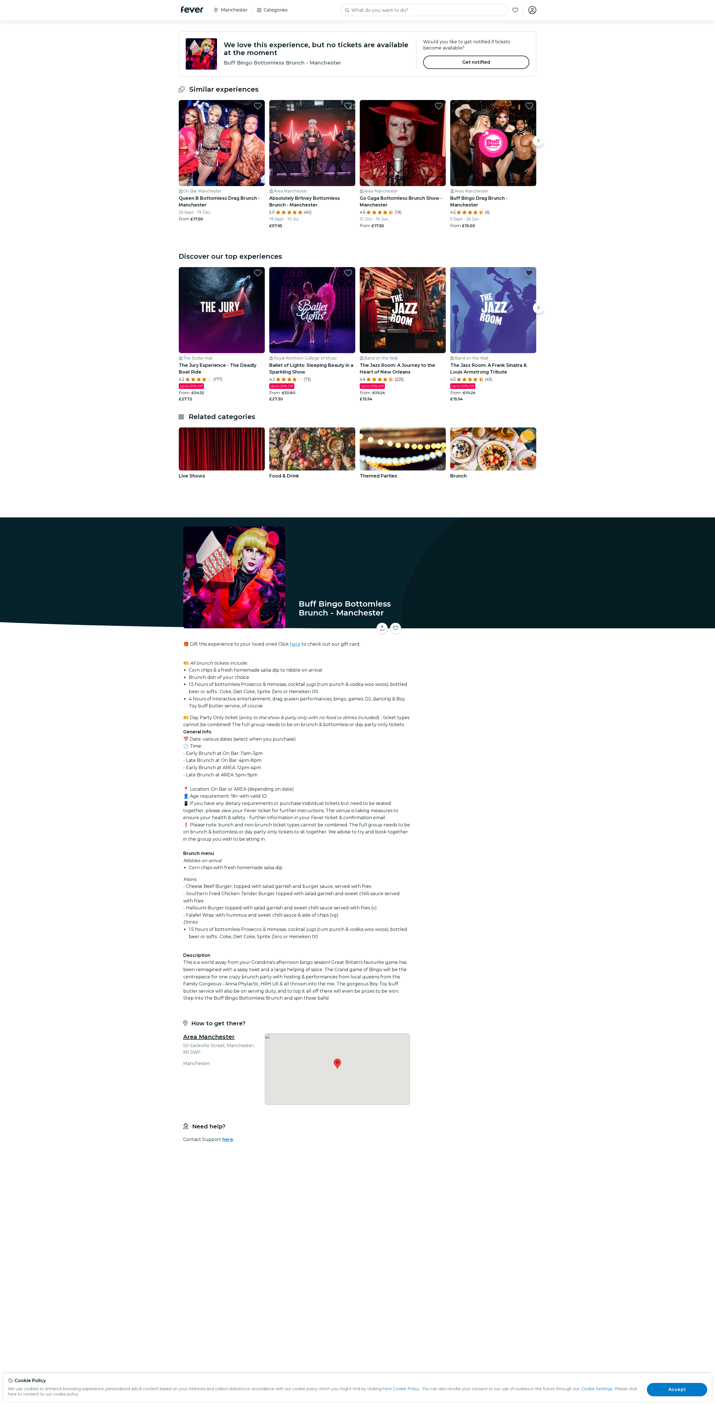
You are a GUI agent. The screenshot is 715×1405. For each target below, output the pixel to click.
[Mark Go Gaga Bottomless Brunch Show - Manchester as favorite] (438, 106)
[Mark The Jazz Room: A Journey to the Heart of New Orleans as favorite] (438, 273)
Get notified (476, 62)
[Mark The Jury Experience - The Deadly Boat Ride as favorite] (257, 273)
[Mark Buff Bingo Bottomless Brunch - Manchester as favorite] (395, 628)
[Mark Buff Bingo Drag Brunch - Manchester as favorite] (529, 106)
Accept (677, 1389)
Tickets (474, 625)
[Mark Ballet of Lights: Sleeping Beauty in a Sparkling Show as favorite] (348, 273)
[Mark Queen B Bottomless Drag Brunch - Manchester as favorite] (257, 106)
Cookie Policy (406, 1388)
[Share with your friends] (382, 628)
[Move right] (538, 140)
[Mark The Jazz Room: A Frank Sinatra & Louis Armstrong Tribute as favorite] (529, 273)
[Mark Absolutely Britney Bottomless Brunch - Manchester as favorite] (348, 106)
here (295, 644)
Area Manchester (209, 1036)
